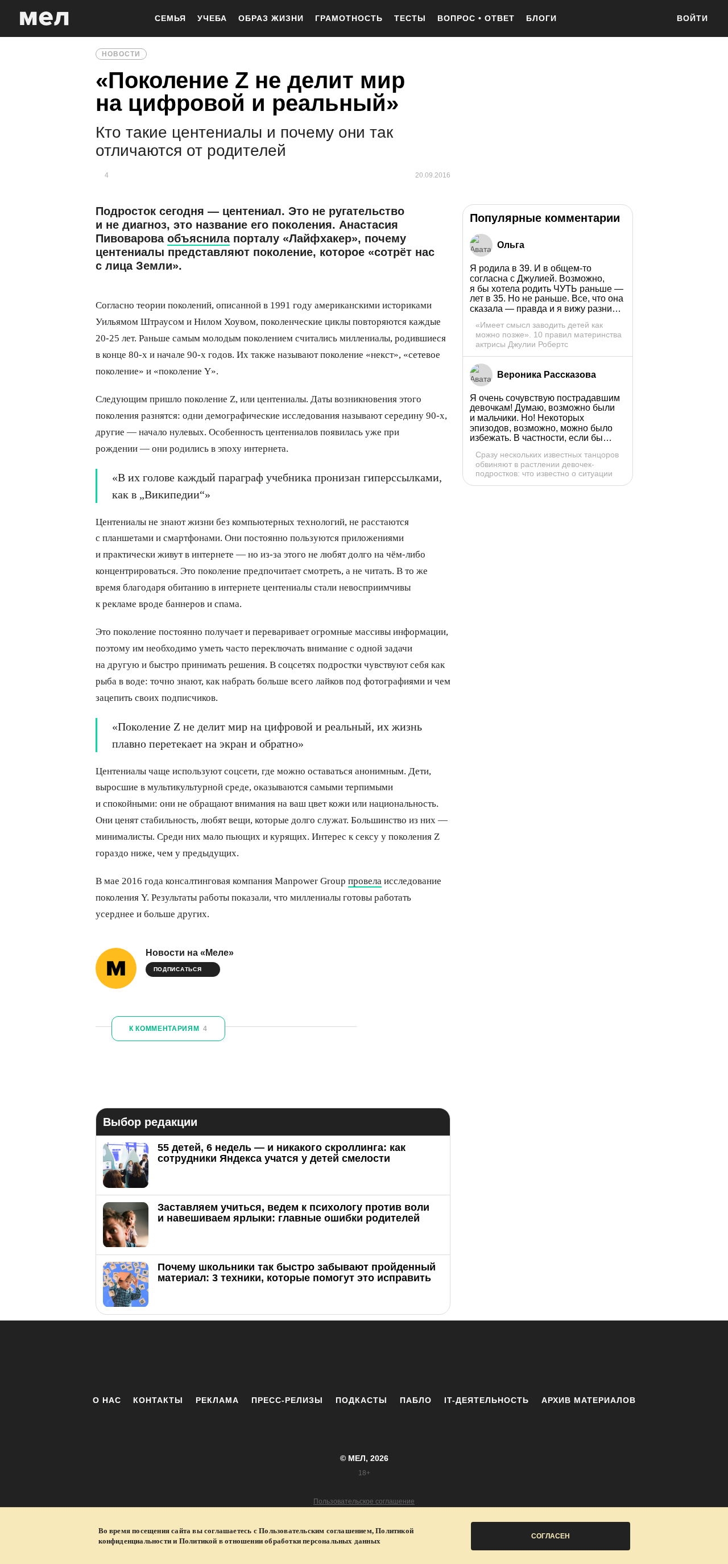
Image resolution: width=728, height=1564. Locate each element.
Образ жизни (271, 18)
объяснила (198, 238)
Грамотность (349, 18)
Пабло (416, 1400)
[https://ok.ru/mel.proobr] (426, 1357)
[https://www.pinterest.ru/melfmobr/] (395, 1357)
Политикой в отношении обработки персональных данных (279, 1541)
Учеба (212, 18)
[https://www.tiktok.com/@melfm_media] (364, 1357)
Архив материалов (588, 1400)
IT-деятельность (486, 1400)
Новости (121, 54)
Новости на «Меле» (190, 953)
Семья (170, 18)
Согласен (550, 1536)
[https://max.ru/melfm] (458, 1357)
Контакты (158, 1400)
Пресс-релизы (287, 1400)
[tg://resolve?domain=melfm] (270, 1357)
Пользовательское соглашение (364, 1501)
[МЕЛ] (44, 18)
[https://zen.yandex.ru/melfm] (301, 1357)
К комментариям (168, 1029)
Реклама (217, 1400)
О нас (107, 1400)
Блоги (541, 18)
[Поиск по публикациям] (654, 19)
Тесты (410, 18)
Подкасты (361, 1400)
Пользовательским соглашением (315, 1530)
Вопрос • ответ (476, 18)
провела (365, 881)
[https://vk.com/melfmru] (332, 1357)
